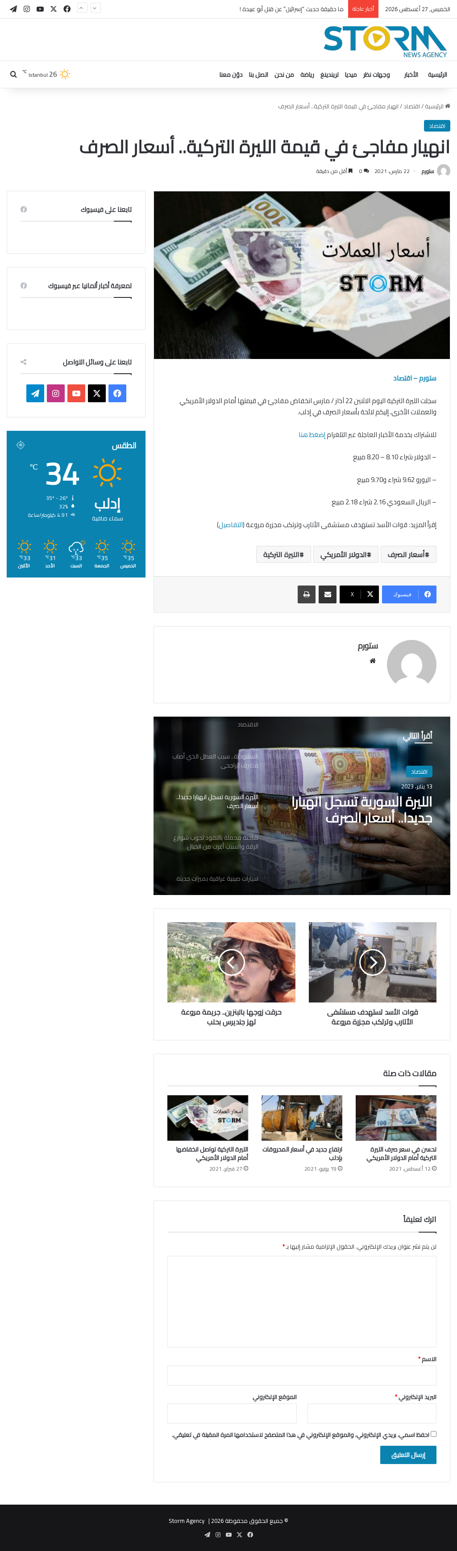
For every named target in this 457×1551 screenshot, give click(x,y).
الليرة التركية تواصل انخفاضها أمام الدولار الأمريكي (212, 1153)
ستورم (428, 171)
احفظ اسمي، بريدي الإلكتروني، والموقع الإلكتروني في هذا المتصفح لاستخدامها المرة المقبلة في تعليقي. (300, 1434)
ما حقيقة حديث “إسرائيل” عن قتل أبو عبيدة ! (292, 9)
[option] (302, 806)
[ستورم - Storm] (385, 41)
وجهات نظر (376, 74)
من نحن (284, 74)
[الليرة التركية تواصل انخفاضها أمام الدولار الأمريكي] (207, 1118)
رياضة (307, 74)
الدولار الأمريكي (343, 554)
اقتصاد (411, 106)
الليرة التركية (281, 554)
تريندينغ (329, 74)
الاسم (427, 1358)
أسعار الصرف (406, 554)
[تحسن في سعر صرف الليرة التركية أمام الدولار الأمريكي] (396, 1118)
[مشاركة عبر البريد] (328, 594)
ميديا (351, 74)
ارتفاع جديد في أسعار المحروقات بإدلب (302, 1153)
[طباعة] (307, 594)
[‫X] (97, 393)
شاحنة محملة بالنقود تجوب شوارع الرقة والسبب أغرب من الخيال (354, 809)
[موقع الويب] (372, 661)
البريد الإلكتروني (415, 1396)
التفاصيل (231, 524)
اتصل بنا (258, 74)
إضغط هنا (312, 434)
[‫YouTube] (76, 393)
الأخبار (411, 74)
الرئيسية (437, 74)
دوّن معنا (231, 74)
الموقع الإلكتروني (275, 1396)
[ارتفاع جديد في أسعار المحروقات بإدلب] (302, 1118)
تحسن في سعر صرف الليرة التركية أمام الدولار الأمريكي (401, 1153)
